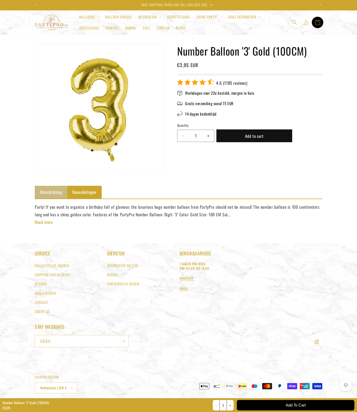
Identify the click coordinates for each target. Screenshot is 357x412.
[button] (89, 16)
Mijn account (45, 293)
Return (41, 283)
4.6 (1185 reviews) (231, 83)
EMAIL (184, 288)
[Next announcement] (320, 5)
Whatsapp (187, 278)
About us (42, 311)
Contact (41, 302)
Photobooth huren (123, 283)
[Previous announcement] (36, 5)
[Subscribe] (123, 341)
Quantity (182, 125)
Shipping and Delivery (53, 274)
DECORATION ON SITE (122, 265)
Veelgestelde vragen (52, 265)
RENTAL (112, 274)
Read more (44, 222)
